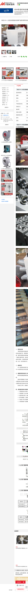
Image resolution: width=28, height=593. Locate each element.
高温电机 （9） (5, 93)
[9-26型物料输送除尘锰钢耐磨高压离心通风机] (7, 135)
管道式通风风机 (18, 574)
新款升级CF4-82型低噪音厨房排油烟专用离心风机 (10, 155)
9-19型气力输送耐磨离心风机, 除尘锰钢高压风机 (10, 168)
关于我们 (10, 590)
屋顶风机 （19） (5, 101)
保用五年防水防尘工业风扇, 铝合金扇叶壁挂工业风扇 (11, 182)
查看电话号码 (5, 115)
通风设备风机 (23, 573)
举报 (11, 56)
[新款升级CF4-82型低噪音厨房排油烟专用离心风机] (7, 149)
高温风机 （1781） (6, 91)
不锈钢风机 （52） (5, 95)
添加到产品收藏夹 (4, 201)
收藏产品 (5, 56)
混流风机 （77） (5, 97)
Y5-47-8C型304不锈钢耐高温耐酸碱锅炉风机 (10, 80)
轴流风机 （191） (5, 88)
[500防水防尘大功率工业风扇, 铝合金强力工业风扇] (7, 189)
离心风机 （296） (5, 89)
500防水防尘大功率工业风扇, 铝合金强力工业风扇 (10, 195)
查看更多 (7, 107)
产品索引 (3, 199)
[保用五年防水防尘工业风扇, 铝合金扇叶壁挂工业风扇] (7, 175)
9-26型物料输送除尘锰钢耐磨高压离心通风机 (9, 142)
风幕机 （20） (5, 102)
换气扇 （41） (5, 104)
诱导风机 (17, 573)
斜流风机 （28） (5, 99)
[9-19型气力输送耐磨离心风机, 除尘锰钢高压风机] (7, 162)
